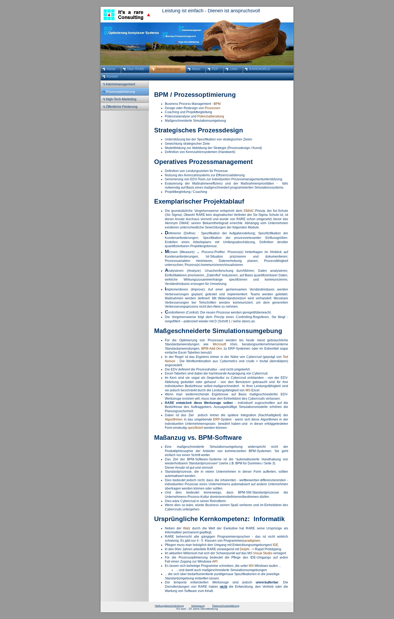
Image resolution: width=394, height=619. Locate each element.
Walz (186, 528)
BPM (217, 104)
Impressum (198, 605)
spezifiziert (195, 428)
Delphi (245, 549)
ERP (216, 419)
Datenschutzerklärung (225, 605)
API (214, 561)
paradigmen (251, 540)
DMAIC (249, 211)
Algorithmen (174, 419)
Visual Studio (262, 553)
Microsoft (219, 344)
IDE (275, 545)
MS (248, 390)
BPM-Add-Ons (211, 348)
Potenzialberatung (210, 116)
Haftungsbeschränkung (169, 605)
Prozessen (212, 108)
